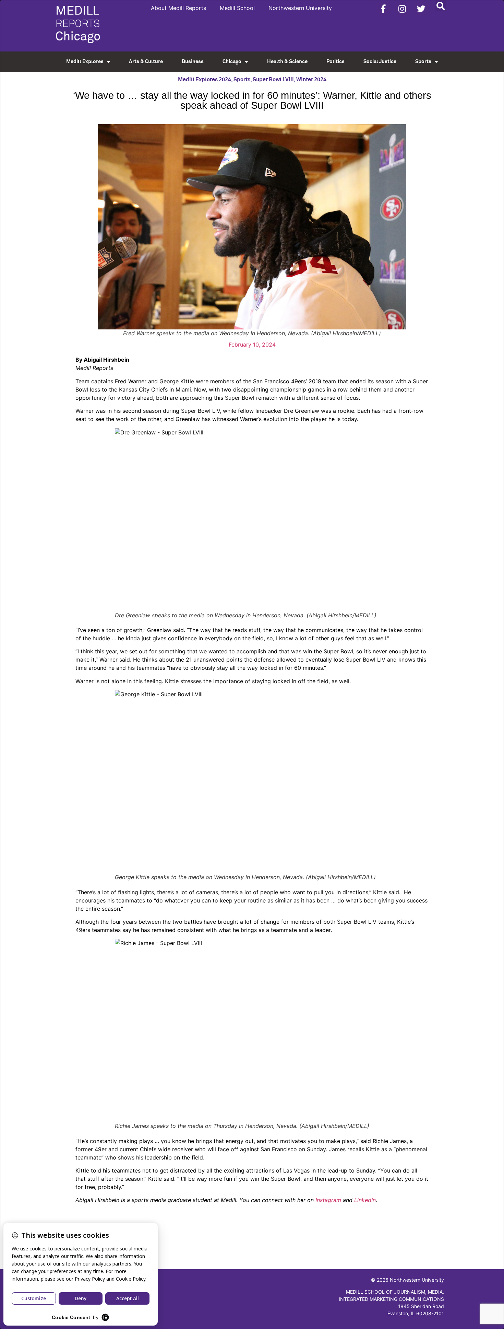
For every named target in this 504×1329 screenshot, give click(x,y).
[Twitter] (421, 8)
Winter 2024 (311, 79)
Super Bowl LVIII (273, 79)
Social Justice (379, 61)
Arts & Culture (146, 61)
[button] (440, 5)
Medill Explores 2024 (204, 79)
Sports (423, 61)
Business (193, 61)
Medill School (237, 7)
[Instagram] (402, 8)
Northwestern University (300, 7)
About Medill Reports (178, 7)
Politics (335, 61)
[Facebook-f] (383, 8)
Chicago (232, 61)
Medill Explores (85, 61)
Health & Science (287, 61)
